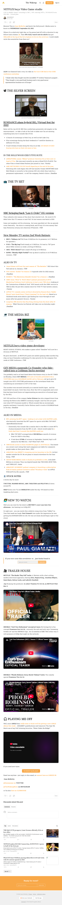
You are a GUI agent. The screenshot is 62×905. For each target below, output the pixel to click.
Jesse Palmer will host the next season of (21, 266)
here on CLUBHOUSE (18, 790)
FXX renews (10, 271)
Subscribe (49, 3)
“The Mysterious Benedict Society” (25, 277)
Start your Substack (27, 898)
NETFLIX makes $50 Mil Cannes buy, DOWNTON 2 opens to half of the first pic (23, 845)
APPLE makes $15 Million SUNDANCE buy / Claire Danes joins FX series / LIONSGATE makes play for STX (22, 862)
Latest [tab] (9, 826)
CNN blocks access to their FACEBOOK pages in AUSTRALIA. (28, 445)
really (22, 724)
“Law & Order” (33, 212)
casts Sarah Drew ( (18, 294)
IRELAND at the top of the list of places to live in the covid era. (26, 37)
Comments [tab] (7, 807)
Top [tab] (5, 826)
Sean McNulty (10, 17)
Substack (23, 901)
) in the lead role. (43, 294)
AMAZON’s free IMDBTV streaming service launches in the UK (29, 452)
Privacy (30, 894)
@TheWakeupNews (10, 787)
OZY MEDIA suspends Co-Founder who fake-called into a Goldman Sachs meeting (28, 369)
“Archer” (18, 271)
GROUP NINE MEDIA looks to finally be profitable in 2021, (27, 460)
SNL (14, 302)
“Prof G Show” (26, 280)
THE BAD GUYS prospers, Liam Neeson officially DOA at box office (23, 831)
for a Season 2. (42, 277)
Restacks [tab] (13, 807)
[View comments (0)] (10, 22)
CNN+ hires (10, 280)
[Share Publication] (43, 2)
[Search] (40, 2)
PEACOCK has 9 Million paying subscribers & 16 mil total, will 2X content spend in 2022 (23, 859)
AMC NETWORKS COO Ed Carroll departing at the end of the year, (30, 166)
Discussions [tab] (15, 826)
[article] (31, 835)
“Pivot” (17, 280)
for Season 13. (26, 271)
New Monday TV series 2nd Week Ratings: (26, 235)
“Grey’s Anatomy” (31, 294)
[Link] (1, 90)
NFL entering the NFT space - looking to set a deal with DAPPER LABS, (31, 419)
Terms (34, 894)
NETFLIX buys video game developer (24, 345)
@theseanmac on (9, 783)
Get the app (38, 898)
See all (6, 871)
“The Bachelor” (41, 266)
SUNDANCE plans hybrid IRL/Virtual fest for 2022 (29, 124)
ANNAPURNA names (14, 159)
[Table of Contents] (2, 452)
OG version (47, 212)
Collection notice (41, 894)
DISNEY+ (9, 277)
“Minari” (25, 159)
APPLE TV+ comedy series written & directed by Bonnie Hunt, (28, 292)
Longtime (9, 302)
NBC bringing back (14, 212)
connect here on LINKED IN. (47, 775)
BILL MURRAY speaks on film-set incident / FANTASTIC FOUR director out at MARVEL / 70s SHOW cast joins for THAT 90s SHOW (23, 835)
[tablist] (10, 806)
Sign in (57, 3)
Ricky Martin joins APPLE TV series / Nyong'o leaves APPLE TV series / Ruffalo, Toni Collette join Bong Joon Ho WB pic (23, 848)
